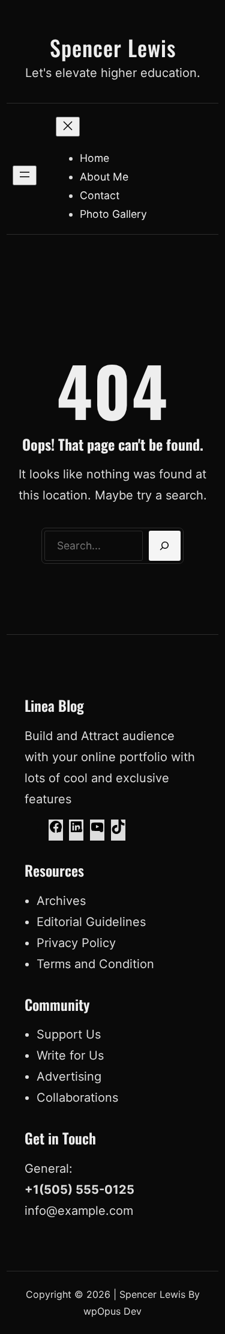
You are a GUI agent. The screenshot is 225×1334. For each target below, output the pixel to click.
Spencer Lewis (113, 47)
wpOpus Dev (112, 1311)
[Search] (165, 546)
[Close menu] (68, 127)
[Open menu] (25, 175)
